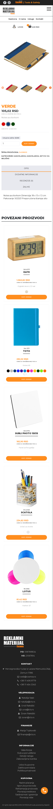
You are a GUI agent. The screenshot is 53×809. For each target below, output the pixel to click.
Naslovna (13, 19)
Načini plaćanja (26, 783)
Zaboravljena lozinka (26, 759)
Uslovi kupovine (26, 765)
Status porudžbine (26, 753)
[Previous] (2, 87)
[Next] (50, 87)
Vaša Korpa (26, 750)
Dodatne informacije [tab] (26, 174)
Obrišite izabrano (9, 129)
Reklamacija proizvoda (27, 789)
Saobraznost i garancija (26, 794)
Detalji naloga (26, 756)
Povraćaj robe (26, 797)
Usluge (31, 19)
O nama (22, 19)
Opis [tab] (26, 168)
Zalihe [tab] (26, 187)
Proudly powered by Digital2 (39, 805)
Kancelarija (20, 156)
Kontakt (39, 19)
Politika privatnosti (27, 771)
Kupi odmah (29, 143)
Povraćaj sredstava (26, 791)
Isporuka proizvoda (26, 786)
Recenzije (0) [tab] (26, 181)
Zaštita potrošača (26, 768)
